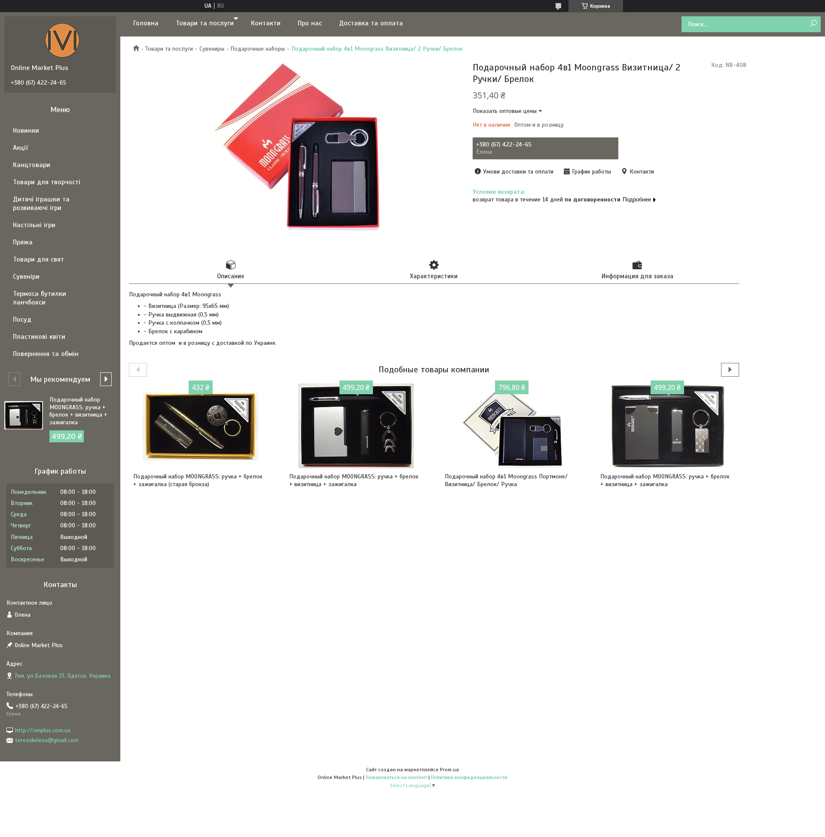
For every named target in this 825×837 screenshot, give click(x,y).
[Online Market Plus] (62, 40)
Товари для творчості (46, 182)
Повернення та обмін (46, 354)
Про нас (310, 23)
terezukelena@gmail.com (47, 740)
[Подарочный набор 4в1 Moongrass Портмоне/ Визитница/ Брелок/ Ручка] (512, 426)
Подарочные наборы (257, 48)
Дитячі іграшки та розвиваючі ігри (41, 203)
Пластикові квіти (39, 336)
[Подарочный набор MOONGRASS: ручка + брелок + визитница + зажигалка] (356, 426)
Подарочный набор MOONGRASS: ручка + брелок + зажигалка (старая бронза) (198, 480)
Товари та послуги (205, 23)
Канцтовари (31, 165)
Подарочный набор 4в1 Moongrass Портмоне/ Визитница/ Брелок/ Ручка (506, 480)
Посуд (22, 319)
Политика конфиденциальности (469, 777)
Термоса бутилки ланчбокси (39, 298)
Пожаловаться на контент (396, 777)
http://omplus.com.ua (42, 730)
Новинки (26, 130)
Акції (20, 147)
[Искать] (813, 23)
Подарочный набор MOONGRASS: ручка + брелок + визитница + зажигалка (354, 480)
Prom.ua (449, 770)
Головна (146, 23)
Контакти (266, 23)
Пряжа (23, 242)
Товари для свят (38, 259)
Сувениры (211, 48)
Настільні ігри (34, 225)
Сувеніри (26, 276)
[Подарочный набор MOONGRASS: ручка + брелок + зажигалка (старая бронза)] (200, 426)
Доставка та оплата (371, 23)
